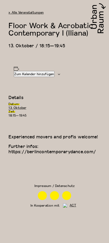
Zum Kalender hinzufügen (34, 73)
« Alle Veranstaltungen (26, 12)
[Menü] (6, 6)
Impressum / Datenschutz (54, 185)
